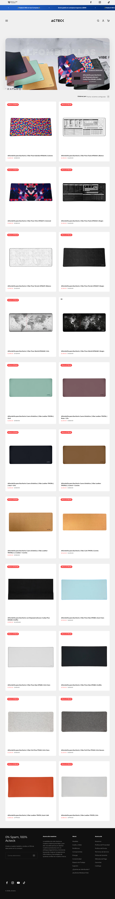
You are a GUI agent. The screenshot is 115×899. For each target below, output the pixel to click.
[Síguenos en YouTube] (18, 882)
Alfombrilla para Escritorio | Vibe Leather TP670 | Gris (79, 815)
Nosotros (98, 841)
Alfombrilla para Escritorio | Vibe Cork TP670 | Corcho (79, 551)
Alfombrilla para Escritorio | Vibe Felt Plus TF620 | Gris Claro (28, 750)
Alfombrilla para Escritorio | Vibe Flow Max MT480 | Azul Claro (82, 618)
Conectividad (76, 859)
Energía (75, 855)
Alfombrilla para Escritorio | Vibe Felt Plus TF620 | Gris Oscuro (82, 750)
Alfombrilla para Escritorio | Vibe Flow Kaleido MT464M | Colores (30, 155)
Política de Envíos (101, 848)
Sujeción (75, 866)
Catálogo (98, 866)
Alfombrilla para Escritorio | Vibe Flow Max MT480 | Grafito (81, 685)
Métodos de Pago (101, 859)
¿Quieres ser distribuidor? (81, 869)
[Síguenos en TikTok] (24, 882)
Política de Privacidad (102, 845)
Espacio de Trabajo (78, 862)
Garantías (98, 862)
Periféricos (76, 848)
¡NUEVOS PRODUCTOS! (80, 873)
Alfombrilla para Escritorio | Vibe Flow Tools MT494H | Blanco (82, 155)
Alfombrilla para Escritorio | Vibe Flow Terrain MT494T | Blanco (29, 286)
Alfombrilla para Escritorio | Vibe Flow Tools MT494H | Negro (82, 221)
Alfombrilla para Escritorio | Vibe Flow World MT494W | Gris (28, 351)
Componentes (77, 852)
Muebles (75, 841)
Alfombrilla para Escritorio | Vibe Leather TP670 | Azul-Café (28, 815)
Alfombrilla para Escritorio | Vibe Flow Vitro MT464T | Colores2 (29, 221)
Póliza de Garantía (101, 855)
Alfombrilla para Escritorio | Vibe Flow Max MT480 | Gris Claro (29, 685)
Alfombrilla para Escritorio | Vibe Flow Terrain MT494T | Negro (82, 286)
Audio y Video (77, 845)
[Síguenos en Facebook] (6, 882)
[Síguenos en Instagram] (12, 882)
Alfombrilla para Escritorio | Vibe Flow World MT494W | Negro (82, 351)
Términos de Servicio (102, 852)
